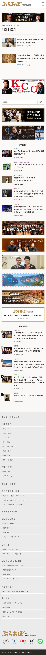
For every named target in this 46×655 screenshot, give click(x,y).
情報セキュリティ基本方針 (13, 612)
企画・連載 (7, 433)
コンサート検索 (8, 483)
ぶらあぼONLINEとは (11, 560)
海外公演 (6, 455)
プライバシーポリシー (11, 579)
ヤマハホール (8, 476)
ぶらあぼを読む (8, 518)
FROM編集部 (8, 460)
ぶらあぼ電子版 (9, 523)
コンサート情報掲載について (13, 565)
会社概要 (6, 598)
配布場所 (6, 528)
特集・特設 (7, 466)
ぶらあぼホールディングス (13, 603)
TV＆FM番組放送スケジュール (14, 505)
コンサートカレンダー (11, 416)
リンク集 (6, 544)
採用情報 (6, 607)
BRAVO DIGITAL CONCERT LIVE (15, 591)
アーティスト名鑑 (9, 511)
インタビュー (8, 446)
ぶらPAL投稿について (11, 537)
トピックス (7, 438)
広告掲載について (9, 570)
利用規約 (6, 574)
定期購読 (6, 532)
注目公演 (6, 442)
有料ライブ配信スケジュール (13, 500)
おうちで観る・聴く (10, 491)
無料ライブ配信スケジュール (13, 496)
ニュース (6, 429)
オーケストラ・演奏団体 (12, 554)
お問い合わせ (8, 616)
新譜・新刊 (7, 451)
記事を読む (7, 424)
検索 (40, 102)
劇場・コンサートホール (12, 549)
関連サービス (8, 586)
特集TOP (6, 471)
